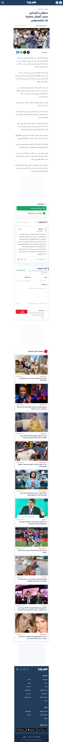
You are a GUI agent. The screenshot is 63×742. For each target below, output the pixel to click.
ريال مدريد (40, 9)
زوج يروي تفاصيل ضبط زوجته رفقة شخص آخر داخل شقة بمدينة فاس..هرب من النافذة (32, 408)
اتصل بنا (29, 715)
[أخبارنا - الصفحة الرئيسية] (42, 669)
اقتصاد (45, 683)
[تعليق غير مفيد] (21, 259)
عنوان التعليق (27, 277)
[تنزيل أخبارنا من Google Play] (42, 729)
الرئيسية (46, 9)
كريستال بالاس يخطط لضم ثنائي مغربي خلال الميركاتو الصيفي (32, 551)
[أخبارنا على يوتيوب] (17, 669)
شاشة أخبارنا (44, 694)
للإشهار (45, 718)
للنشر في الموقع (43, 711)
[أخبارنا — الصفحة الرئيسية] (31, 3)
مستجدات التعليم (43, 697)
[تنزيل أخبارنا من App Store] (31, 729)
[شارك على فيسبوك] (17, 52)
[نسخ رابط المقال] (28, 52)
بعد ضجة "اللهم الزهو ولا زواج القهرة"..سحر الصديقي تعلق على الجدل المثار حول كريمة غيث (32, 637)
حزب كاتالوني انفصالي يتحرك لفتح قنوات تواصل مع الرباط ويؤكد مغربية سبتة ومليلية (33, 523)
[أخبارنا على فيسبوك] (60, 2)
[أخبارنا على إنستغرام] (24, 669)
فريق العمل (28, 711)
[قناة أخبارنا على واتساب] (57, 2)
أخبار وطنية (44, 679)
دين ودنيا (29, 694)
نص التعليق (44, 284)
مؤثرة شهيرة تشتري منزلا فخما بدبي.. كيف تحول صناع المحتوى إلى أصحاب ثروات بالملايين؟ (32, 580)
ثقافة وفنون (28, 690)
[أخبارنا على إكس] (20, 669)
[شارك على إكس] (24, 52)
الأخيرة (45, 701)
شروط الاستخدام (43, 715)
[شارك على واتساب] (21, 52)
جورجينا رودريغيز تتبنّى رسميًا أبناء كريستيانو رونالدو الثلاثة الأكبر (33, 379)
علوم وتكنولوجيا (43, 690)
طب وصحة (28, 687)
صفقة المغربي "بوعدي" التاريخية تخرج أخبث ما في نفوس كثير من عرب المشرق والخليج (33, 494)
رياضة (29, 683)
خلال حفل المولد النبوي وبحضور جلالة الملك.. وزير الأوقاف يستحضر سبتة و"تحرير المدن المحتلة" (33, 437)
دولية (46, 687)
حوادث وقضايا (27, 697)
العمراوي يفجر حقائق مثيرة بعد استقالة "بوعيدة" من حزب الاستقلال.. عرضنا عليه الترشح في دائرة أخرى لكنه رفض (32, 609)
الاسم (45, 277)
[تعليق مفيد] (18, 259)
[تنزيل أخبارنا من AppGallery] (21, 729)
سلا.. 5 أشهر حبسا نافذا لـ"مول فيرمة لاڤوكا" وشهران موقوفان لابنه (32, 465)
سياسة (29, 679)
